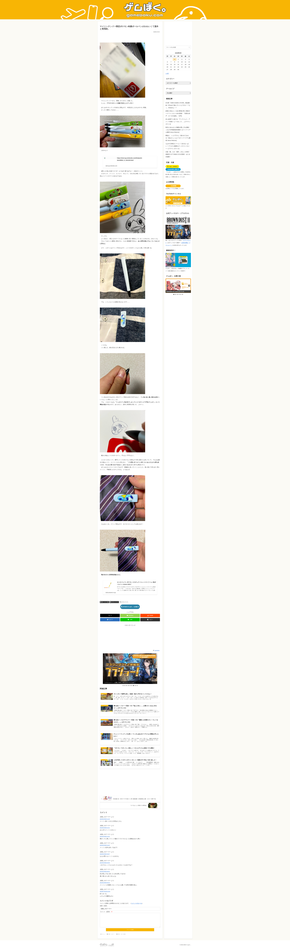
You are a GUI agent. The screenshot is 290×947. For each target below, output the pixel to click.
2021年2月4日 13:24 (105, 836)
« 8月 (167, 73)
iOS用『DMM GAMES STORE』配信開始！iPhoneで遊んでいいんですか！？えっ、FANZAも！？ (178, 105)
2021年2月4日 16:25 (105, 845)
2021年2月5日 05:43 (105, 882)
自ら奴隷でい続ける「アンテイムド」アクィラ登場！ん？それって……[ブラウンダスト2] (178, 121)
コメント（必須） (106, 911)
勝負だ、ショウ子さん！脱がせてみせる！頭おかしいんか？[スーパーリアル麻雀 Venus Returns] (178, 138)
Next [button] (155, 669)
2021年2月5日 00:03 (105, 871)
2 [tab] (124, 685)
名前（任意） (104, 906)
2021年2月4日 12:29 (105, 819)
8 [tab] (135, 685)
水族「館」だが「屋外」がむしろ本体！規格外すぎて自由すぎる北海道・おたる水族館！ (178, 154)
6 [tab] (131, 685)
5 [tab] (180, 294)
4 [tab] (128, 685)
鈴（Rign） (178, 291)
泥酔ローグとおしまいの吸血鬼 (114, 680)
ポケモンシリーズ (114, 602)
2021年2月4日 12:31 (105, 827)
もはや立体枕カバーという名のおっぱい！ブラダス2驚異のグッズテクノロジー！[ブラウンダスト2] (177, 146)
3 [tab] (126, 685)
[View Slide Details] (130, 668)
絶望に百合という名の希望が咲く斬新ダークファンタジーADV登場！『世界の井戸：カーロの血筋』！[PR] (178, 113)
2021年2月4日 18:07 (105, 854)
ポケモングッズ (124, 602)
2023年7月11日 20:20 (105, 891)
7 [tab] (133, 685)
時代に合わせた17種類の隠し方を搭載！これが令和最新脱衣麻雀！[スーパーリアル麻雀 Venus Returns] (178, 130)
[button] (150, 619)
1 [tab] (123, 685)
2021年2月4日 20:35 (105, 862)
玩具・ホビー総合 (105, 602)
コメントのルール (136, 903)
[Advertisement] (130, 37)
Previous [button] (105, 669)
